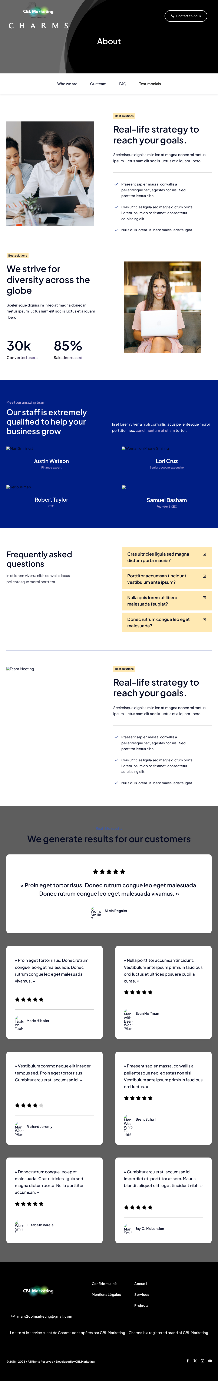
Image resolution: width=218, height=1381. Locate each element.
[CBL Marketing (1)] (38, 1281)
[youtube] (210, 1360)
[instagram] (202, 1360)
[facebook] (187, 1360)
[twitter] (195, 1360)
